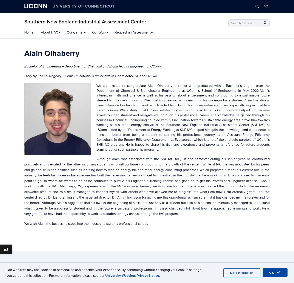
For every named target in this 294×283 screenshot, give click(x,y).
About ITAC (49, 32)
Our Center (75, 32)
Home (28, 32)
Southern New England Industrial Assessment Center (85, 22)
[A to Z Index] (265, 6)
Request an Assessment (133, 32)
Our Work (99, 32)
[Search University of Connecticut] (257, 6)
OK (272, 272)
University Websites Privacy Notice (132, 276)
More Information (242, 273)
